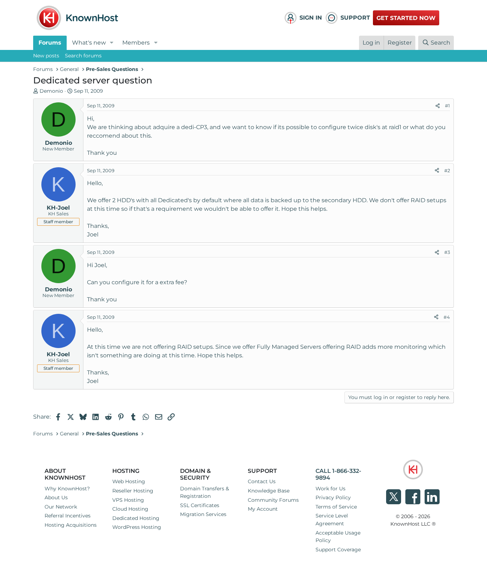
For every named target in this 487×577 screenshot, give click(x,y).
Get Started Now (406, 18)
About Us (56, 497)
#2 (447, 170)
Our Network (61, 507)
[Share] (437, 106)
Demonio (51, 91)
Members (136, 42)
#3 (447, 252)
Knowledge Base (268, 490)
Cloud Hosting (130, 509)
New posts (46, 55)
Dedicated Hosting (135, 518)
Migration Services (203, 514)
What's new (89, 42)
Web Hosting (128, 481)
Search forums (83, 55)
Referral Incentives (68, 515)
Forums (50, 42)
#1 (447, 105)
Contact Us (262, 481)
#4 (447, 317)
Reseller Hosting (132, 490)
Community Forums (273, 500)
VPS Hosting (128, 500)
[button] (112, 43)
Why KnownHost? (67, 488)
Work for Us (330, 488)
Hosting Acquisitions (71, 525)
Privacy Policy (333, 497)
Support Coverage (338, 549)
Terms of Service (336, 507)
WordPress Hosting (136, 527)
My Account (263, 509)
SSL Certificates (199, 505)
